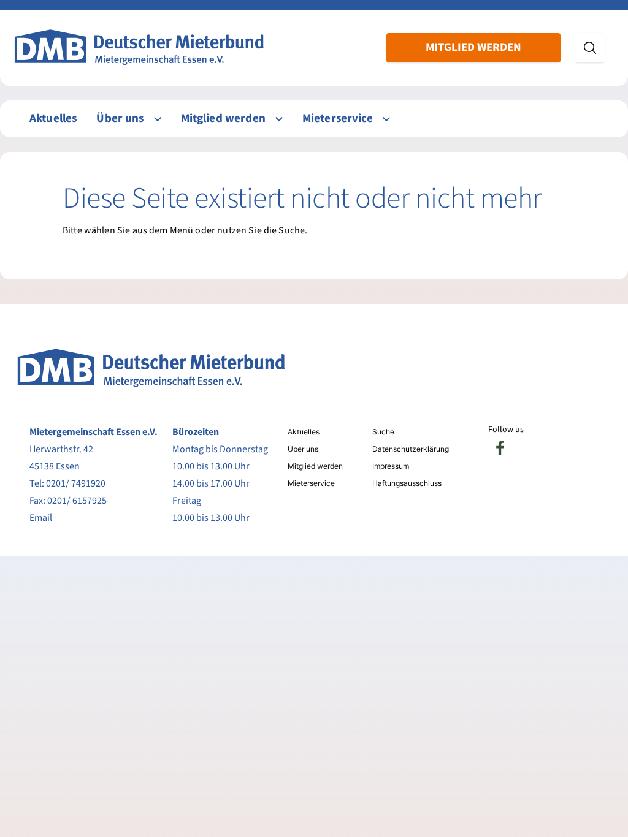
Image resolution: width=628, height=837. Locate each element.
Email (40, 518)
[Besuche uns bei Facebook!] (500, 448)
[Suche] (590, 47)
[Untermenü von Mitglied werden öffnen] (279, 119)
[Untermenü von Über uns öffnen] (157, 119)
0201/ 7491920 (75, 483)
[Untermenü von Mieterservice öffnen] (386, 119)
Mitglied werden (473, 47)
